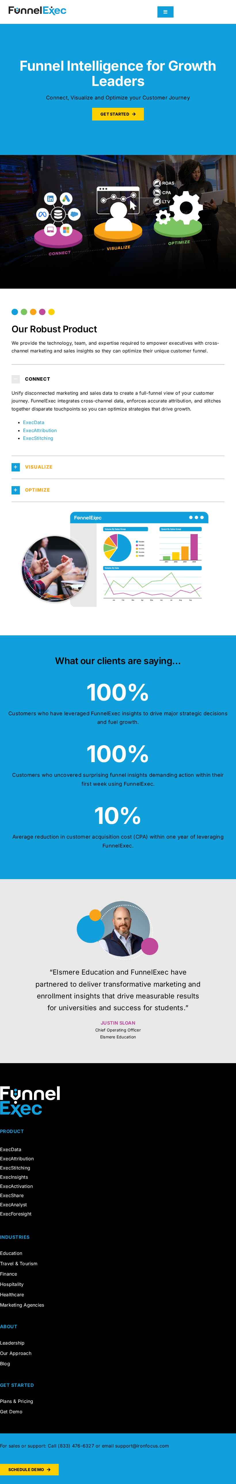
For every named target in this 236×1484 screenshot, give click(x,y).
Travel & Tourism (18, 1263)
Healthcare (12, 1294)
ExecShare (12, 1195)
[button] (118, 379)
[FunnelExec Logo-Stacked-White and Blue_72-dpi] (30, 1088)
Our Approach (15, 1353)
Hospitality (12, 1284)
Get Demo (11, 1411)
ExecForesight (15, 1214)
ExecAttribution (40, 430)
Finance (8, 1274)
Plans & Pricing (16, 1401)
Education (11, 1253)
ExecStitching (38, 438)
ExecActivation (16, 1186)
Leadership (12, 1343)
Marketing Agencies (22, 1305)
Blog (5, 1363)
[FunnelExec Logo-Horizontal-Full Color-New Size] (37, 8)
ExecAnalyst (13, 1204)
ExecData (33, 422)
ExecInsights (14, 1177)
